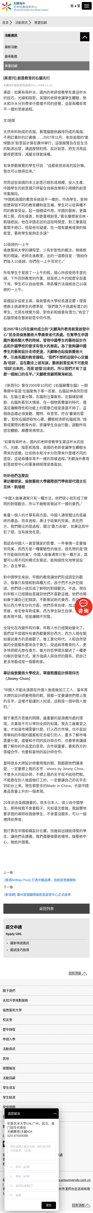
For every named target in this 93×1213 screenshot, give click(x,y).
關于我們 (9, 990)
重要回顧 (11, 66)
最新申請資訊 (19, 943)
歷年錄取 (9, 1029)
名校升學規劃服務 (15, 1000)
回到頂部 (75, 973)
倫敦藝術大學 (12, 1010)
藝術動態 (11, 56)
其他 (6, 1058)
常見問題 (9, 1107)
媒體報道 (9, 1068)
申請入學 (9, 1039)
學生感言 (9, 1087)
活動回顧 (9, 1078)
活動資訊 (21, 22)
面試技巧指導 (19, 950)
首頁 (5, 22)
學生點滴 (9, 1097)
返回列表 (46, 909)
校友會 (7, 1020)
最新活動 (11, 47)
